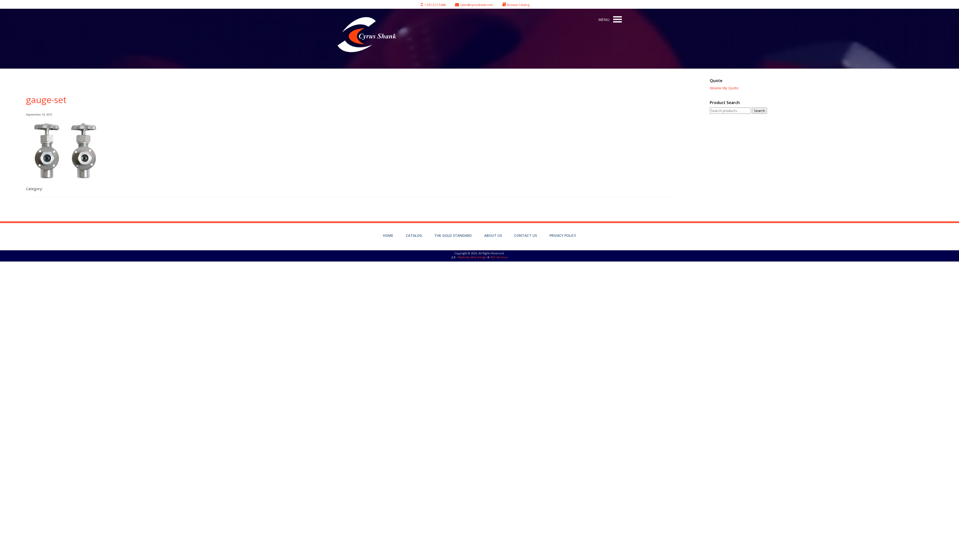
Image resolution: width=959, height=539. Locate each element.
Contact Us (525, 235)
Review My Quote (724, 88)
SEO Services (498, 257)
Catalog (414, 235)
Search (759, 110)
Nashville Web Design (472, 257)
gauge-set (46, 100)
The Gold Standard (453, 235)
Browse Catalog (518, 5)
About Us (493, 235)
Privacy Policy (562, 235)
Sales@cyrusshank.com (476, 5)
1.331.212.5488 (435, 5)
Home (388, 235)
